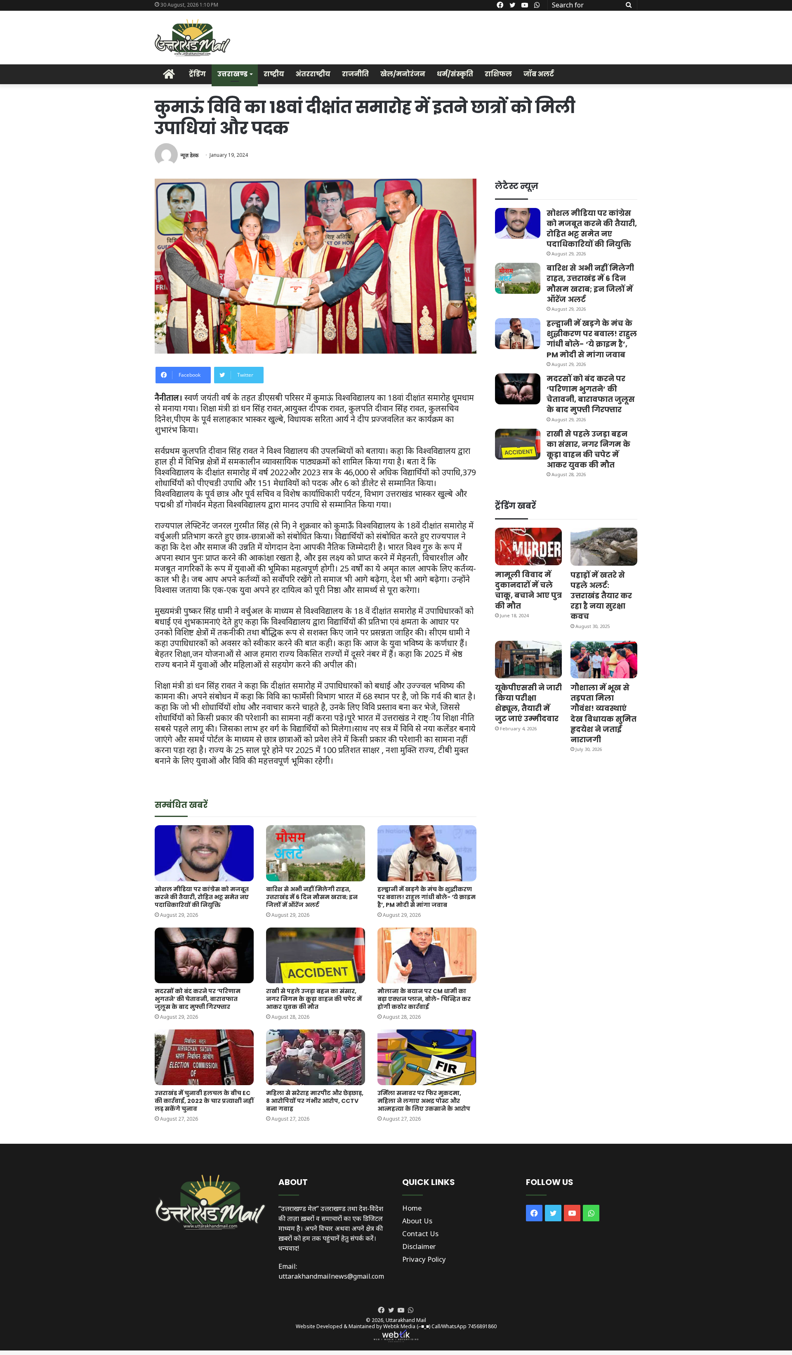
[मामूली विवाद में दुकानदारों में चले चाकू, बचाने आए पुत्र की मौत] (528, 546)
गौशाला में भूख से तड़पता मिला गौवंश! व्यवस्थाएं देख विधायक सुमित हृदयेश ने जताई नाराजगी (603, 713)
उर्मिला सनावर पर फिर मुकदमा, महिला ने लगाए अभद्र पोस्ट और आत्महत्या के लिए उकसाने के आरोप (423, 1101)
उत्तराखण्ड (232, 74)
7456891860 (482, 1326)
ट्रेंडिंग (197, 74)
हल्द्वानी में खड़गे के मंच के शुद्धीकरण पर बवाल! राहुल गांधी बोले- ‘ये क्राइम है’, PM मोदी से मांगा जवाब (426, 897)
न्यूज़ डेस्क (189, 154)
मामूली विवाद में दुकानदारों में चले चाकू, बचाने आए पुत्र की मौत (528, 590)
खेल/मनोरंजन (402, 74)
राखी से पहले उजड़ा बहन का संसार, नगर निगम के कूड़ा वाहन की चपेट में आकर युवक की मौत (314, 999)
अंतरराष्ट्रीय (313, 74)
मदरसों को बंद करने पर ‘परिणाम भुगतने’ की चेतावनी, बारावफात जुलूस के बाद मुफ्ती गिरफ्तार (197, 999)
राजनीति (355, 74)
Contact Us (420, 1233)
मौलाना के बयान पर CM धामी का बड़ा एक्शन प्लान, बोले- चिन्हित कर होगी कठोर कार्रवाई (424, 999)
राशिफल (498, 74)
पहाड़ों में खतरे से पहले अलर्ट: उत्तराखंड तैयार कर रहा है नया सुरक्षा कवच (601, 596)
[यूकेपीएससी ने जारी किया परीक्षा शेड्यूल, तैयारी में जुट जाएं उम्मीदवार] (528, 659)
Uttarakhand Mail (406, 1320)
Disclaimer (419, 1246)
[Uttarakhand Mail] (192, 37)
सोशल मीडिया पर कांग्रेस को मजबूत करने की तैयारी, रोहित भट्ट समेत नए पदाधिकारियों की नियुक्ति (202, 897)
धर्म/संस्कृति (455, 74)
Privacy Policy (424, 1259)
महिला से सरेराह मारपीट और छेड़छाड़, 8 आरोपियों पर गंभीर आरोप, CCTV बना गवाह (314, 1101)
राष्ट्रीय (274, 74)
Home (412, 1208)
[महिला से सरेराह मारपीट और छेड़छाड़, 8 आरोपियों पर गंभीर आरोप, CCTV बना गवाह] (315, 1057)
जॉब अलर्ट (538, 74)
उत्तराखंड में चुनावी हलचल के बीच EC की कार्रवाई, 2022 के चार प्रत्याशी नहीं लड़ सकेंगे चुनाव (204, 1101)
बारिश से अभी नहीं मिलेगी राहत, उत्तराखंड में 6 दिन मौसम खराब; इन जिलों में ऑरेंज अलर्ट (312, 897)
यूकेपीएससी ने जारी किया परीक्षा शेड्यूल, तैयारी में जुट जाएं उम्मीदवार (528, 703)
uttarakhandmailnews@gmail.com (331, 1276)
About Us (417, 1220)
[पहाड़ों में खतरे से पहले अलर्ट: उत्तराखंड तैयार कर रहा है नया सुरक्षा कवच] (603, 546)
